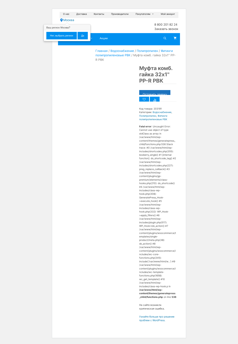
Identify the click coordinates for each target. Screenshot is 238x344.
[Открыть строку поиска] (165, 38)
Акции (104, 38)
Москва (68, 20)
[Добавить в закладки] (144, 99)
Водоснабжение (122, 51)
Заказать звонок (166, 29)
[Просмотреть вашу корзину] (175, 38)
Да (82, 35)
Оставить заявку (155, 94)
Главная (101, 51)
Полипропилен (147, 51)
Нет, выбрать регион (61, 35)
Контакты (99, 14)
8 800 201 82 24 (165, 24)
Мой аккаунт (168, 14)
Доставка (81, 14)
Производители (120, 14)
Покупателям (143, 14)
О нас (66, 14)
